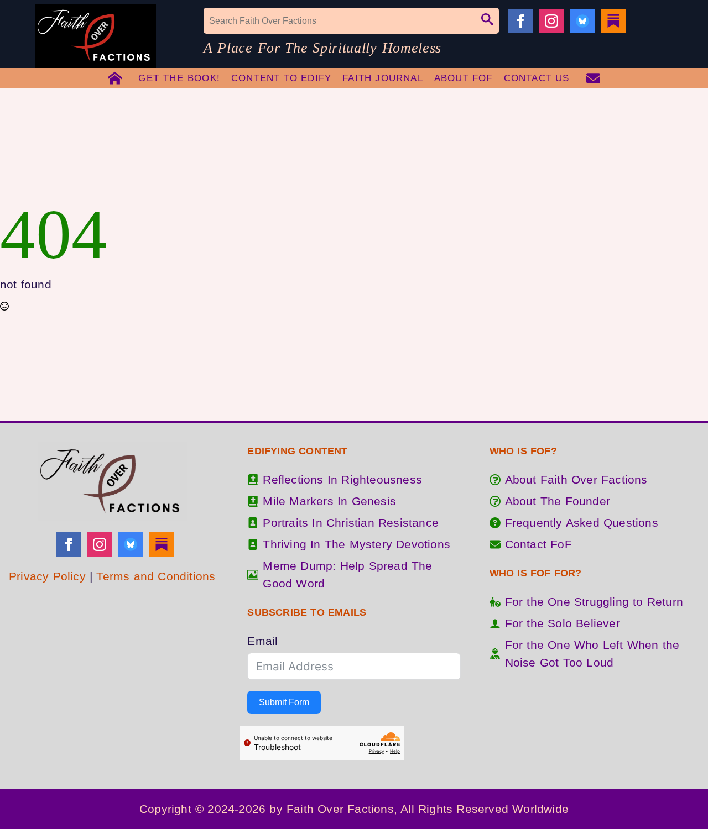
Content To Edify (281, 78)
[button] (487, 21)
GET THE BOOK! (179, 78)
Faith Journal (382, 78)
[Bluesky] (582, 21)
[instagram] (551, 21)
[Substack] (613, 21)
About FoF (463, 78)
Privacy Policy (47, 576)
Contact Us (537, 78)
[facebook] (520, 21)
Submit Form (284, 702)
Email (262, 640)
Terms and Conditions (153, 576)
